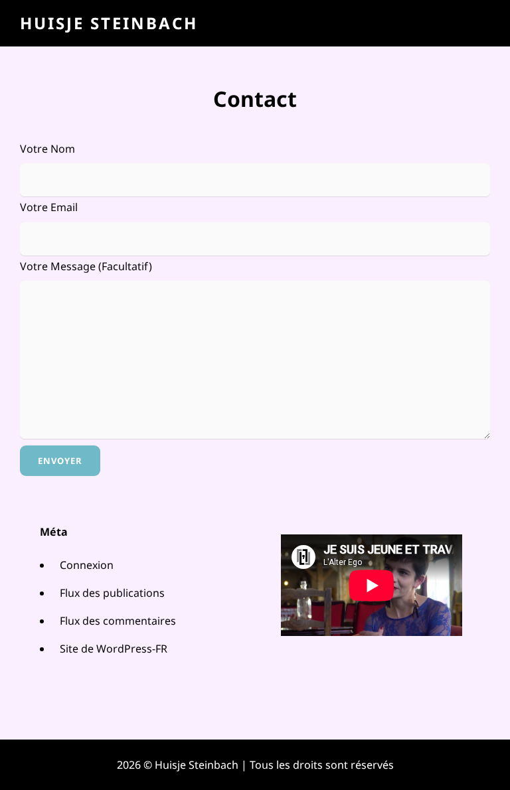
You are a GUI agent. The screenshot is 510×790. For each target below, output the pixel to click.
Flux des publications (112, 593)
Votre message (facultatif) (86, 266)
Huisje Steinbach (109, 23)
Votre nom (47, 148)
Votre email (49, 207)
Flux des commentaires (118, 620)
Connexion (87, 565)
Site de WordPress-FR (113, 648)
